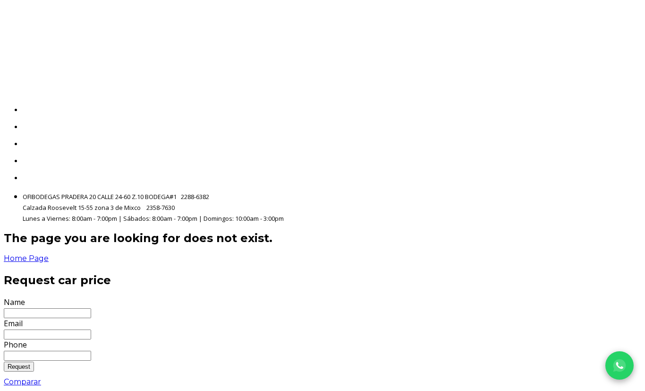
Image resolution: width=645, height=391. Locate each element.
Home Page (26, 258)
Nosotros (624, 143)
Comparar (22, 381)
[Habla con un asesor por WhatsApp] (619, 365)
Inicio (631, 109)
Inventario (622, 126)
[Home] (106, 45)
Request (19, 366)
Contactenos (617, 160)
